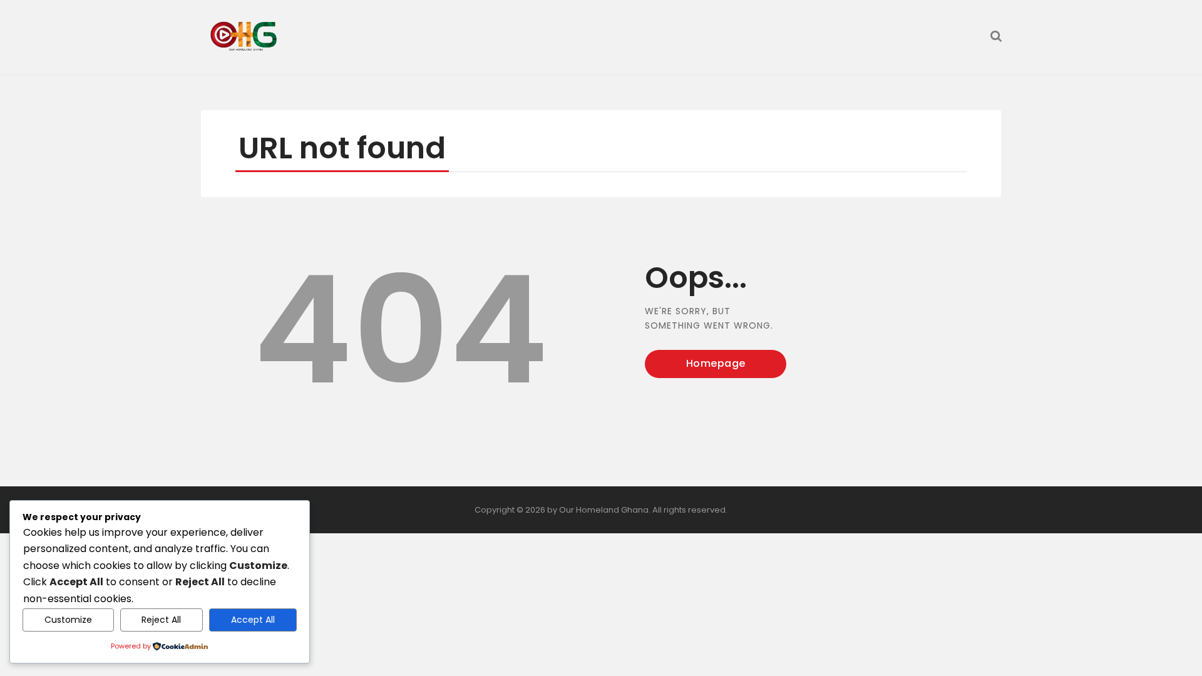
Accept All (253, 619)
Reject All (161, 619)
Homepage (716, 363)
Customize (68, 619)
